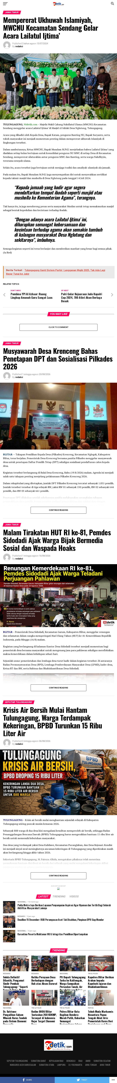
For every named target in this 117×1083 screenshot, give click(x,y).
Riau (80, 1060)
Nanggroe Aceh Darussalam (23, 1064)
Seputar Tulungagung (17, 1060)
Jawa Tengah (91, 1064)
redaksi (19, 46)
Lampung (61, 1064)
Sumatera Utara (46, 1064)
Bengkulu (70, 1060)
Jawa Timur (105, 1064)
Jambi (87, 1060)
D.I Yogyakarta (75, 1064)
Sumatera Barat (38, 1060)
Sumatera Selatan (102, 1060)
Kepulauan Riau (56, 1060)
